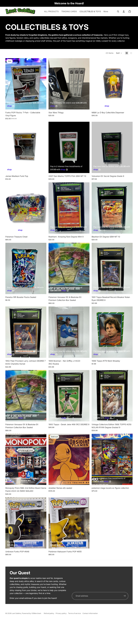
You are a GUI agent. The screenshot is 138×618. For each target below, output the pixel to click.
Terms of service (74, 613)
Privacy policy (61, 613)
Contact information (90, 613)
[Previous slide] (53, 84)
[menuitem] (106, 11)
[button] (119, 53)
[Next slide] (85, 84)
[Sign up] (124, 595)
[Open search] (118, 11)
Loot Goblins (16, 613)
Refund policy (49, 613)
